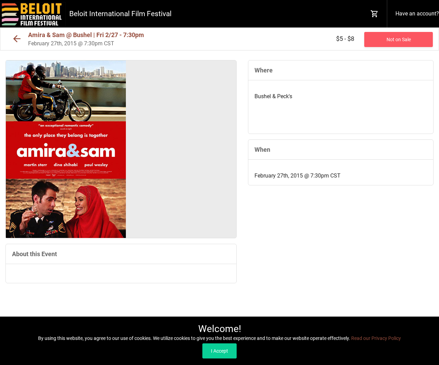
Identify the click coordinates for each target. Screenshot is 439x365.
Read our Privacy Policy (376, 338)
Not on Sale (399, 39)
